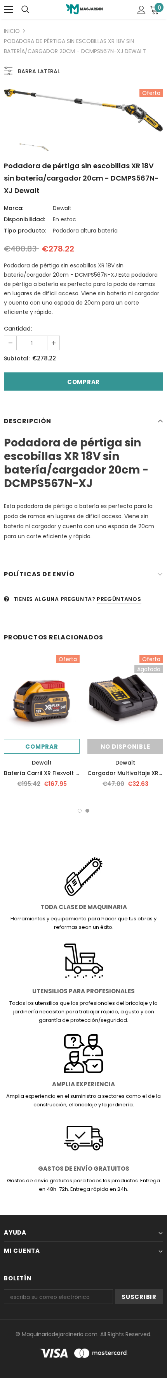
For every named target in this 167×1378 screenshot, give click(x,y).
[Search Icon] (25, 10)
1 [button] (80, 811)
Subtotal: (17, 358)
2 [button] (87, 811)
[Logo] (84, 9)
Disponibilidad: (24, 219)
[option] (83, 110)
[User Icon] (141, 10)
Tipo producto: (25, 230)
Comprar (41, 746)
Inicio (12, 31)
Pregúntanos (119, 599)
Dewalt (62, 208)
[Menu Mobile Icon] (8, 9)
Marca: (13, 208)
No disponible (125, 746)
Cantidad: (18, 328)
